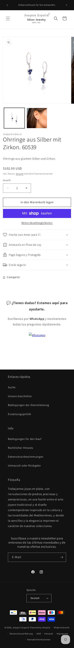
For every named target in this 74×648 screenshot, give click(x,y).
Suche (12, 387)
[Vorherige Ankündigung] (7, 5)
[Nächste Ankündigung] (66, 5)
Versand (19, 173)
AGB (39, 633)
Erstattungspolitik (19, 414)
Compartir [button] (13, 277)
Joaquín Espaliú (21, 627)
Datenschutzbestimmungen (25, 456)
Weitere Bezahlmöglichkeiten (37, 222)
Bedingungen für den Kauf (24, 439)
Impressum (62, 633)
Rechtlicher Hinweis (20, 448)
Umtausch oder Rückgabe (24, 465)
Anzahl (6, 180)
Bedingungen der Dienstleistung (28, 405)
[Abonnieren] (61, 557)
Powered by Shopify (40, 627)
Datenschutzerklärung (21, 633)
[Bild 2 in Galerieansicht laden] (37, 118)
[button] (8, 18)
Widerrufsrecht (61, 627)
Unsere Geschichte (20, 396)
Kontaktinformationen (39, 639)
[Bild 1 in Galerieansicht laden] (14, 118)
